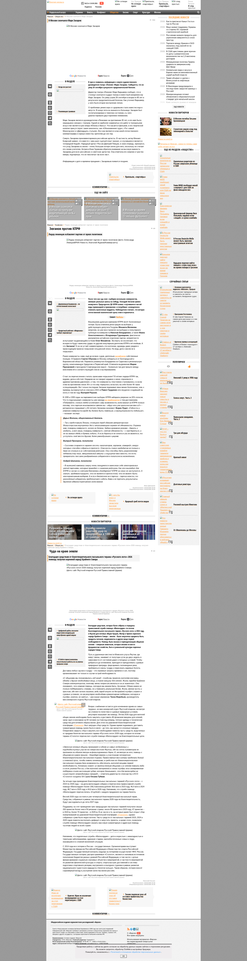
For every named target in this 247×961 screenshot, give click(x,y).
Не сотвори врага (136, 5)
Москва (157, 12)
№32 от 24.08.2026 (91, 3)
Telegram (131, 929)
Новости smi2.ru (54, 543)
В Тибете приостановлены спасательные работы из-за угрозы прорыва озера (70, 661)
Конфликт (101, 12)
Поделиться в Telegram (50, 118)
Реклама (98, 7)
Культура (146, 12)
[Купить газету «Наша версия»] (83, 3)
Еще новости (179, 106)
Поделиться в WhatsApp (50, 108)
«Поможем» (78, 725)
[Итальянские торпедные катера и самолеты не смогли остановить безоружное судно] (166, 298)
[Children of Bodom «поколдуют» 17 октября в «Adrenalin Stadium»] (166, 349)
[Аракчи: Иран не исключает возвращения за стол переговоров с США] (57, 898)
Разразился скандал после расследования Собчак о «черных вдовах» (61, 532)
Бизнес (126, 12)
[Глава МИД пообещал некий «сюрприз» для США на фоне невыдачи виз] (166, 187)
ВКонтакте (134, 929)
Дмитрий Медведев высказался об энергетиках (134, 534)
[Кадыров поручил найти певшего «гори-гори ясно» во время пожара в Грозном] (166, 265)
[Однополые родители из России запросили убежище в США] (166, 163)
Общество (114, 12)
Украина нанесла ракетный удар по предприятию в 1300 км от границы (100, 532)
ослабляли (120, 356)
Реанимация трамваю (66, 111)
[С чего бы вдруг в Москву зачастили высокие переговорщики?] (115, 502)
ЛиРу (137, 929)
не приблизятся (112, 400)
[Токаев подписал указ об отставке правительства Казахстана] (115, 897)
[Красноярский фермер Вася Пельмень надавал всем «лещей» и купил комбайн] (166, 215)
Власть (90, 12)
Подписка (88, 7)
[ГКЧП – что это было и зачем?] (166, 433)
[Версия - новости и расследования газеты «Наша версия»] (64, 6)
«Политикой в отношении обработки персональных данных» (135, 952)
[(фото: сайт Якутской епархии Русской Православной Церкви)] (70, 705)
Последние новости (179, 17)
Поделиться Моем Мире (50, 94)
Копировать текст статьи (50, 123)
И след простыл (191, 7)
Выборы (119, 317)
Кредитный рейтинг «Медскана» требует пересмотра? (70, 331)
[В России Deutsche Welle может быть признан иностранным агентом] (166, 240)
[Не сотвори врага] (57, 498)
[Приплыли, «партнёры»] (115, 177)
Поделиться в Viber (50, 113)
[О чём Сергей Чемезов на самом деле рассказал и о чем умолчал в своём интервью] (166, 325)
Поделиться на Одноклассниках (50, 103)
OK (123, 956)
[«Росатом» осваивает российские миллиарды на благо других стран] (166, 484)
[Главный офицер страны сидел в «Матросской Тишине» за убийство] (166, 504)
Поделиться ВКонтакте (50, 86)
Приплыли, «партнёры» (164, 5)
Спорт (135, 12)
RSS (128, 929)
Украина (79, 12)
